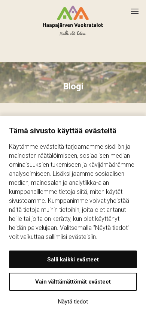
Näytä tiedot (73, 301)
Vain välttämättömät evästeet (73, 281)
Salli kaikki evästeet (73, 259)
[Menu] (138, 8)
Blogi (73, 86)
